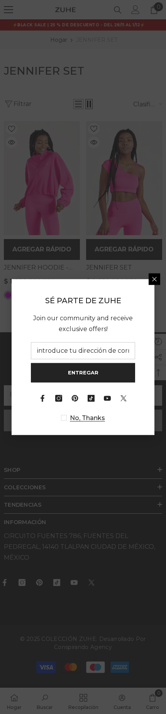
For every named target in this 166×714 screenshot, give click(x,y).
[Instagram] (59, 398)
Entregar (83, 373)
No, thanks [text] (87, 417)
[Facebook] (42, 398)
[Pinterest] (75, 398)
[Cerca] (154, 279)
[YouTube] (107, 398)
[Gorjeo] (123, 398)
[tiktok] (91, 398)
